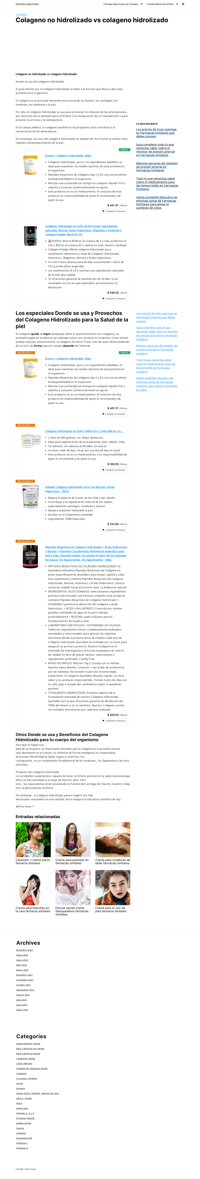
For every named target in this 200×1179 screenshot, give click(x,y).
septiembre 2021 (25, 989)
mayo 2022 (22, 960)
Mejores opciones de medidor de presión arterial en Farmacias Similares (157, 349)
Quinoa (20, 1128)
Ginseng (20, 1088)
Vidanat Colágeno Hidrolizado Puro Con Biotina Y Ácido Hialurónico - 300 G (80, 489)
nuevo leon (22, 1108)
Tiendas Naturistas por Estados (120, 4)
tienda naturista (27, 4)
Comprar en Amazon (115, 211)
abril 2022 (21, 965)
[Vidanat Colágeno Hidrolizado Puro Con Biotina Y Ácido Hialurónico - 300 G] (30, 496)
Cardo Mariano (24, 1063)
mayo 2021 (22, 1009)
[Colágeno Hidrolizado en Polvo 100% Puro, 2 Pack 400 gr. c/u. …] (30, 439)
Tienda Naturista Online (159, 4)
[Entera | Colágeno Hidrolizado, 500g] (30, 165)
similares (21, 1133)
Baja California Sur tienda (30, 1048)
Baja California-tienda (28, 1053)
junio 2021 (22, 1004)
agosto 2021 (23, 994)
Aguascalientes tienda (28, 1043)
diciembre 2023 (24, 950)
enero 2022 (22, 970)
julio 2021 (21, 999)
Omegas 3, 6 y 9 (25, 1113)
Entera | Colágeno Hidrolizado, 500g (68, 155)
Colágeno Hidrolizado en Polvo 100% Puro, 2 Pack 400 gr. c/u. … (84, 431)
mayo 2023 (22, 955)
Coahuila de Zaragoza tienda (32, 1068)
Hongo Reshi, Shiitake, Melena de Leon (37, 1093)
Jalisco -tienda (24, 1098)
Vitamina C (22, 1143)
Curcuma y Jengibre (26, 1078)
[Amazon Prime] (123, 205)
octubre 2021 (23, 984)
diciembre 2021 (24, 975)
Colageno (21, 14)
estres (19, 1083)
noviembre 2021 (25, 979)
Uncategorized (24, 1138)
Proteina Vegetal (25, 1118)
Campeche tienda (25, 1058)
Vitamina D (22, 1148)
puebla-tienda (23, 1123)
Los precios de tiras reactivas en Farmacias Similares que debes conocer (156, 317)
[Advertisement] (73, 50)
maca (19, 1103)
